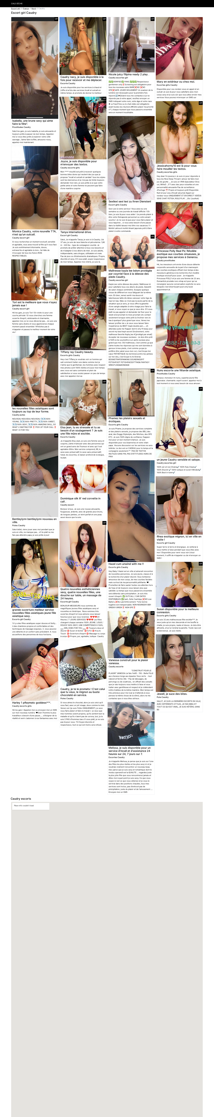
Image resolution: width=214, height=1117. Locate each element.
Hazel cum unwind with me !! (126, 563)
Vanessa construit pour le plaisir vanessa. (128, 662)
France (26, 8)
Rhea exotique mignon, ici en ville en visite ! (179, 538)
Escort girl (15, 8)
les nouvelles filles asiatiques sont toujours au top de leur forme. (33, 410)
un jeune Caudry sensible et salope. (178, 459)
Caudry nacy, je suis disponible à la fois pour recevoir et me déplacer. (82, 78)
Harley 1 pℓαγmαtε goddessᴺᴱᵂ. (31, 702)
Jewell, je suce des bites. (172, 693)
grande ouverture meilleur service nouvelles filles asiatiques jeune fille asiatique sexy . (34, 613)
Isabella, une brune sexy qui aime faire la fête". (32, 122)
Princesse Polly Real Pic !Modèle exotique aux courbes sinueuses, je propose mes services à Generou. (178, 254)
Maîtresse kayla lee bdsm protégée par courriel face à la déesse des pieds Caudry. (130, 273)
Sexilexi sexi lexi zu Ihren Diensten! (130, 201)
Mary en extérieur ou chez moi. (176, 81)
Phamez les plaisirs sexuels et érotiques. (127, 420)
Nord (33, 8)
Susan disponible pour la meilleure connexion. (178, 611)
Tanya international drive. (76, 232)
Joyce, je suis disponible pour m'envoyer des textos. (78, 163)
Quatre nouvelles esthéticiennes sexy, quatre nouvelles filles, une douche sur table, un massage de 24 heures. (80, 594)
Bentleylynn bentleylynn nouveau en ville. (34, 520)
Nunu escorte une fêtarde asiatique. (179, 370)
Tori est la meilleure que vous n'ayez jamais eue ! (34, 304)
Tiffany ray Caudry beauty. (77, 352)
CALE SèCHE (17, 3)
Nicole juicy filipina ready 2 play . (129, 74)
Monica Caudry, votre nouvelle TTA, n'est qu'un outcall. (34, 233)
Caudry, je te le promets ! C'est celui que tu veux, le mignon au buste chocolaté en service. (82, 692)
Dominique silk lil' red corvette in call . (80, 500)
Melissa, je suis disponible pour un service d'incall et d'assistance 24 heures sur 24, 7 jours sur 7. (130, 751)
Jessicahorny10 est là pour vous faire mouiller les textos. (177, 167)
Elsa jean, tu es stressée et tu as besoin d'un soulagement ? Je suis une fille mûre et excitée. (81, 430)
